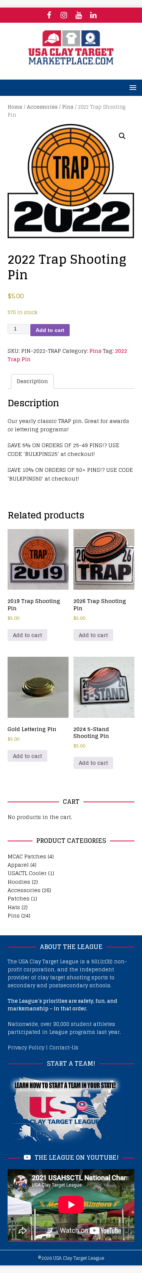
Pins (67, 107)
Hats (14, 907)
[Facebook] (49, 15)
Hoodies (19, 881)
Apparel (18, 864)
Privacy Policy (26, 1047)
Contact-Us (63, 1047)
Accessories (42, 107)
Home (15, 107)
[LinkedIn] (93, 15)
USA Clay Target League (78, 1258)
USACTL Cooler (27, 873)
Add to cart (50, 330)
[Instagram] (63, 15)
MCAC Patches (27, 856)
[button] (122, 136)
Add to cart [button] (27, 635)
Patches (19, 898)
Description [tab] (32, 381)
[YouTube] (78, 15)
